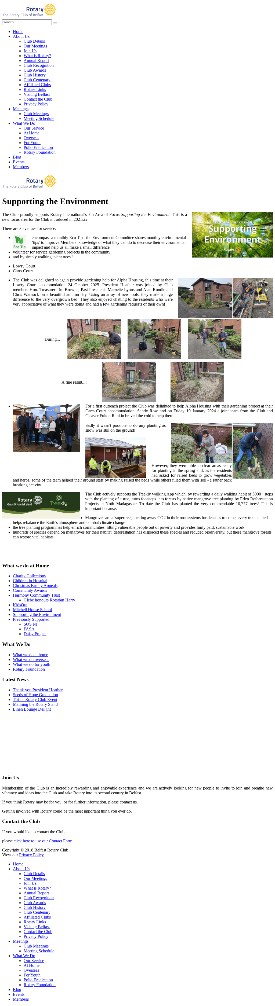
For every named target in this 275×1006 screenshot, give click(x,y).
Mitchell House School (32, 609)
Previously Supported (31, 619)
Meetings (20, 109)
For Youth (32, 142)
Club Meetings (36, 113)
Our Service (34, 128)
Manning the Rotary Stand (35, 704)
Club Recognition (39, 65)
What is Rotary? (37, 55)
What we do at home (30, 654)
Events (18, 162)
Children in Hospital (30, 580)
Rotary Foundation (40, 152)
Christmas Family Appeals (35, 585)
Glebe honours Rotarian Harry (49, 600)
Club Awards (35, 70)
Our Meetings (35, 46)
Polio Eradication (38, 147)
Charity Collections (29, 576)
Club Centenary (37, 80)
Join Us (30, 51)
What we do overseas (31, 659)
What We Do (24, 123)
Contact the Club (38, 99)
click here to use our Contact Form (43, 841)
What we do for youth (31, 664)
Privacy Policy (36, 104)
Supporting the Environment (37, 614)
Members (21, 166)
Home (18, 31)
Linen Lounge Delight (32, 709)
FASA (29, 629)
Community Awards (30, 590)
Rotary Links (35, 89)
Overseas (31, 137)
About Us (21, 36)
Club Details (34, 41)
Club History (35, 75)
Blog (17, 157)
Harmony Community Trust (36, 595)
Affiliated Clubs (37, 84)
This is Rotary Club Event (35, 699)
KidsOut (20, 605)
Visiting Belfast (37, 94)
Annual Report (36, 60)
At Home (31, 133)
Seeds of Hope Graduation (35, 694)
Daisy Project (35, 633)
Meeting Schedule (39, 118)
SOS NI (30, 624)
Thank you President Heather (38, 690)
